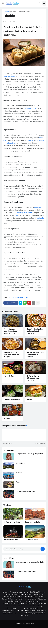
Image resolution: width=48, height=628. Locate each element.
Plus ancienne (40, 443)
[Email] (33, 303)
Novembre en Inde (10, 539)
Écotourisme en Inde (11, 522)
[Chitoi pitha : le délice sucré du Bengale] (35, 367)
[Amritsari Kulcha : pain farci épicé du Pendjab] (12, 344)
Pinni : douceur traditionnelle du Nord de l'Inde (10, 331)
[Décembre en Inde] (35, 514)
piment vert (11, 143)
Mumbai (19, 472)
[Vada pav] (35, 391)
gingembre (39, 140)
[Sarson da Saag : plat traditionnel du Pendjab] (35, 344)
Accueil (6, 11)
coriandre (40, 218)
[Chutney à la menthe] (12, 391)
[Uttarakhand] (8, 465)
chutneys (38, 207)
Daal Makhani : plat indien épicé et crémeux (35, 331)
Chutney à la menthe (12, 399)
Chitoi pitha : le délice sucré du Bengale (33, 378)
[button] (2, 3)
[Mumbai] (8, 475)
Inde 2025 (30, 623)
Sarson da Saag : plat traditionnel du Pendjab (35, 354)
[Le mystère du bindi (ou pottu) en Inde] (8, 456)
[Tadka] (8, 484)
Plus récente (7, 443)
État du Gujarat (10, 76)
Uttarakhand (20, 463)
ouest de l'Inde (30, 108)
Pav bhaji (7, 419)
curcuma (29, 140)
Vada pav (30, 399)
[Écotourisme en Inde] (13, 514)
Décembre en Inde (32, 522)
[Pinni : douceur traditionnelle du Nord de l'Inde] (12, 320)
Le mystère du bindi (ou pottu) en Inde (30, 454)
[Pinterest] (29, 303)
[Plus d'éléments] (38, 303)
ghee (16, 215)
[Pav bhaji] (12, 410)
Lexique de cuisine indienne (20, 11)
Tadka (18, 482)
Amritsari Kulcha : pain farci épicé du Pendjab (11, 354)
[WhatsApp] (25, 303)
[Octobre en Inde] (35, 531)
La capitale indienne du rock (26, 491)
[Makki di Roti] (12, 367)
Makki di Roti (9, 376)
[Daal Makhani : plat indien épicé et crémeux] (35, 320)
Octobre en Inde (31, 539)
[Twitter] (20, 303)
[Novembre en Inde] (13, 531)
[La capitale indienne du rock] (8, 494)
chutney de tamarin (24, 213)
